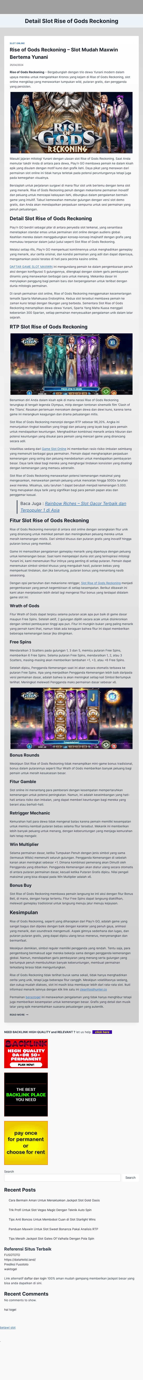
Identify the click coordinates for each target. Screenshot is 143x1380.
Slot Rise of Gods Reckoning (101, 583)
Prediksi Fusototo (16, 1264)
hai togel (10, 1309)
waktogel (10, 1269)
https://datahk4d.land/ (20, 1259)
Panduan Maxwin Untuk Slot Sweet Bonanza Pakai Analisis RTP (53, 1229)
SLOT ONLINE (17, 43)
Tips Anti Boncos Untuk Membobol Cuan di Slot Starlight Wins (52, 1219)
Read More (19, 1014)
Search (9, 1171)
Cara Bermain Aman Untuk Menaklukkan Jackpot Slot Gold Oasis (54, 1200)
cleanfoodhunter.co (93, 989)
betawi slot (8, 1327)
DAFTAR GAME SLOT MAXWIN (31, 266)
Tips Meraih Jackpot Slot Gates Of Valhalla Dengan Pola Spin (51, 1238)
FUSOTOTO (12, 1255)
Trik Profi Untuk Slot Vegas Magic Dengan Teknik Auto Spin (50, 1210)
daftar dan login (35, 1278)
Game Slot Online (54, 449)
